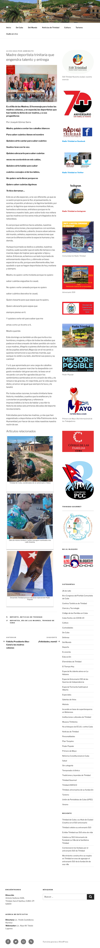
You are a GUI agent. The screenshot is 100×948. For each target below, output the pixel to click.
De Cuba (19, 27)
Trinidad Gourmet (69, 780)
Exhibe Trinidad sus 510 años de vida (77, 832)
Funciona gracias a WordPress (55, 942)
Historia (65, 704)
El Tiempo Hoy (68, 666)
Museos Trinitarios (69, 722)
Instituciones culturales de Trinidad (76, 717)
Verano (65, 804)
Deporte (14, 617)
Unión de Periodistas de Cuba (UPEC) (77, 799)
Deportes (15, 620)
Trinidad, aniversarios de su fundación (77, 790)
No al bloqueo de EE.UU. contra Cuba (77, 727)
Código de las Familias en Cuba (75, 613)
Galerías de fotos (69, 699)
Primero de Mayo (69, 751)
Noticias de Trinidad (50, 27)
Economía (66, 652)
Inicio (8, 27)
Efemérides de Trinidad (71, 661)
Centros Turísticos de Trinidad (74, 603)
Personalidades (68, 736)
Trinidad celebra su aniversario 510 (76, 827)
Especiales (66, 695)
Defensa (65, 637)
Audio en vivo (12, 34)
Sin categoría (67, 765)
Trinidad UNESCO (69, 785)
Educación (66, 657)
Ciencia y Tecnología (70, 608)
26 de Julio (66, 591)
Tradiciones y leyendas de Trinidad (76, 775)
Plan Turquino (68, 741)
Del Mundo (32, 27)
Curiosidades (67, 628)
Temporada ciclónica (71, 770)
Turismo (79, 27)
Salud (64, 761)
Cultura (67, 27)
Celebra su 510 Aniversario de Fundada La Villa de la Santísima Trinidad (75, 840)
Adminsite (28, 51)
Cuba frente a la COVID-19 (73, 618)
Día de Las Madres (31, 620)
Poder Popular (68, 746)
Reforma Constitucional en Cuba (75, 756)
